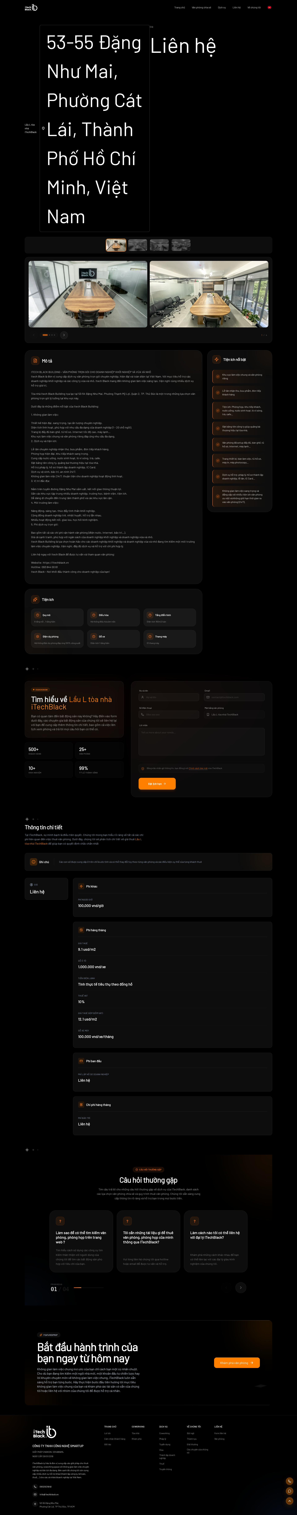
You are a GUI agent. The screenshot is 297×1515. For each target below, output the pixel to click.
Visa (161, 1450)
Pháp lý (162, 1438)
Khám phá (136, 1438)
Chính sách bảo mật (198, 768)
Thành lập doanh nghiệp (167, 1456)
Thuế (161, 1463)
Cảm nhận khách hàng (114, 1438)
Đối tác (107, 1444)
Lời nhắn (143, 725)
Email (207, 690)
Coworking (164, 1433)
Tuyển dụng (164, 1444)
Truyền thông (165, 1469)
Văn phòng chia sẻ (201, 7)
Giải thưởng (192, 1444)
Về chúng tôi (254, 7)
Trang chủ (179, 7)
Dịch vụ (222, 7)
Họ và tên (143, 690)
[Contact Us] (289, 1491)
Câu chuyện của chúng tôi (197, 1451)
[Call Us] (289, 1481)
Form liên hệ (220, 1433)
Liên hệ (237, 7)
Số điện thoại (145, 708)
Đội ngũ (190, 1433)
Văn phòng (219, 1438)
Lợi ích (107, 1433)
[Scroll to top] (289, 1501)
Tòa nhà (135, 1433)
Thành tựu (192, 1438)
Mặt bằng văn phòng (214, 708)
